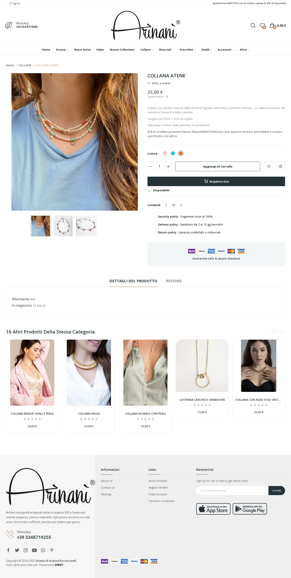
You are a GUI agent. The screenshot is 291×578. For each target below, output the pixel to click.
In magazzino (22, 305)
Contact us (108, 487)
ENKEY (59, 565)
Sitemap (106, 494)
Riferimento (21, 299)
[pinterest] (51, 550)
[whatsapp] (43, 550)
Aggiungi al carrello (217, 166)
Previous (15, 142)
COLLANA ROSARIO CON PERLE (145, 413)
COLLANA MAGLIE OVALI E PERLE (32, 413)
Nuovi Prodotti (157, 481)
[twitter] (17, 550)
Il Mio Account (157, 494)
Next (134, 142)
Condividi (166, 205)
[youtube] (34, 550)
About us (106, 481)
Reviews (174, 281)
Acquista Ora (219, 181)
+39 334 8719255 (27, 27)
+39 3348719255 (34, 537)
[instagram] (25, 550)
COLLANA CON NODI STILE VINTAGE (259, 400)
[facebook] (8, 550)
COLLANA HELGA (89, 413)
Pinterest (181, 205)
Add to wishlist (269, 166)
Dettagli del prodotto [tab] (133, 281)
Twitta (173, 205)
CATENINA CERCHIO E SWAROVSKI (202, 400)
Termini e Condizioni (161, 501)
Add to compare (280, 166)
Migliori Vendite (158, 487)
